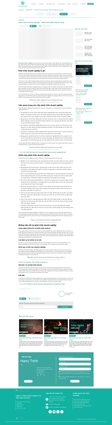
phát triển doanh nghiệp (25, 288)
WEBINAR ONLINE (52, 14)
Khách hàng (20, 405)
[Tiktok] (58, 411)
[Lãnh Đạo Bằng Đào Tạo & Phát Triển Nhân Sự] (79, 48)
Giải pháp (41, 3)
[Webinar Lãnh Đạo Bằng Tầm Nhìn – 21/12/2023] (79, 55)
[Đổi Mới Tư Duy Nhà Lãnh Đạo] (79, 34)
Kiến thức (75, 3)
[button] (28, 381)
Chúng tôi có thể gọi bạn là (66, 357)
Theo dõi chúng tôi (45, 26)
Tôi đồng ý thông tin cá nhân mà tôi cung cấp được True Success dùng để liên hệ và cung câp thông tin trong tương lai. (74, 373)
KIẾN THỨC (29, 10)
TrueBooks (83, 3)
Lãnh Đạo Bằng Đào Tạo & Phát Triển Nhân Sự (88, 47)
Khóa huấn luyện (50, 3)
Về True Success (21, 408)
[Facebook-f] (50, 411)
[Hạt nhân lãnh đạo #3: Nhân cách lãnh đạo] (31, 326)
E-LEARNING (90, 3)
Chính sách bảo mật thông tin (81, 401)
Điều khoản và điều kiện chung (82, 399)
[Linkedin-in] (61, 411)
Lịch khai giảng (61, 3)
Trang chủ (21, 10)
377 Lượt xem (23, 26)
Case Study (40, 14)
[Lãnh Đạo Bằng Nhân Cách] (79, 41)
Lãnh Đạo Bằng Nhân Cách (88, 40)
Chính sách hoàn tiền (79, 404)
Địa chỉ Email (62, 362)
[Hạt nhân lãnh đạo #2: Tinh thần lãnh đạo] (56, 326)
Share (34, 26)
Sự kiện (69, 3)
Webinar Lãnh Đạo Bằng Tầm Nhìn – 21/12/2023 (89, 54)
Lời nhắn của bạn (63, 366)
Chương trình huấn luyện (23, 401)
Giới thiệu (33, 3)
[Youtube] (54, 411)
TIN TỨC (73, 14)
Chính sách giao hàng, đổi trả (81, 402)
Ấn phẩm (19, 403)
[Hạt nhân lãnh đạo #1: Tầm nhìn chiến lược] (81, 326)
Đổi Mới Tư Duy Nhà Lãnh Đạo (88, 33)
